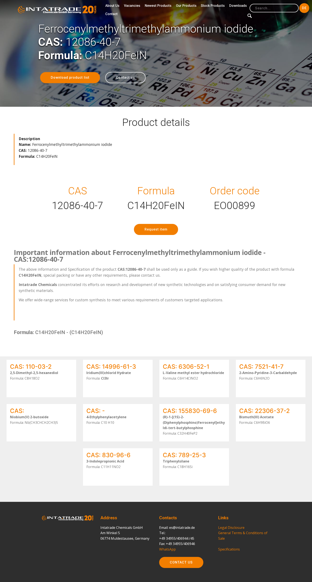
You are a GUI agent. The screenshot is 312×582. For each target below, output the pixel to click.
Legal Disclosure (231, 527)
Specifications (229, 549)
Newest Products (158, 6)
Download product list (70, 77)
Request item (156, 229)
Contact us (125, 77)
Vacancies (132, 6)
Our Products (186, 6)
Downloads (238, 6)
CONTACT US (181, 562)
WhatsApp (167, 549)
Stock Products (213, 6)
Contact (111, 14)
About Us (112, 6)
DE (304, 8)
